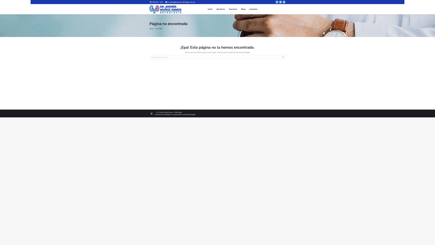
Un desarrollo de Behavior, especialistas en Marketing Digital (175, 115)
